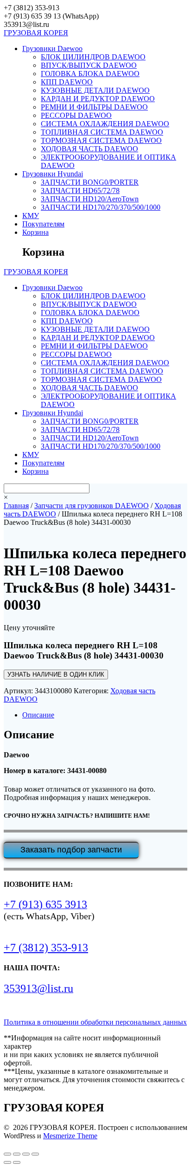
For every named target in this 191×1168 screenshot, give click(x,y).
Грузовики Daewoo (52, 48)
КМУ (30, 215)
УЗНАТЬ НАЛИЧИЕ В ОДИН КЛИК (55, 674)
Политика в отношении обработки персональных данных (95, 1022)
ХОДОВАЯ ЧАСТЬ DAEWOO (89, 149)
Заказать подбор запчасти (71, 849)
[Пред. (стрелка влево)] (7, 1162)
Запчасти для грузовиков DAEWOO (91, 506)
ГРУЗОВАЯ (36, 33)
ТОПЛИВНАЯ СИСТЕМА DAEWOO (102, 132)
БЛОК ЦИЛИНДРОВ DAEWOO (93, 57)
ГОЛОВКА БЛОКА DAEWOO (90, 73)
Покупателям (43, 224)
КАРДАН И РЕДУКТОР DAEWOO (98, 99)
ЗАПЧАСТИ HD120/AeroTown (90, 199)
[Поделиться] (26, 1154)
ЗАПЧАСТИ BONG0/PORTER (90, 182)
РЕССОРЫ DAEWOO (76, 115)
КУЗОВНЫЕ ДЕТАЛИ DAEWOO (95, 90)
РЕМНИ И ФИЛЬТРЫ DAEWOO (94, 107)
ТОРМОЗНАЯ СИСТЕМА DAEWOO (101, 140)
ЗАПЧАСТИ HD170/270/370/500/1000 (100, 207)
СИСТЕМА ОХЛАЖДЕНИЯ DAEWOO (105, 124)
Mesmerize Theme (70, 1136)
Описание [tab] (38, 715)
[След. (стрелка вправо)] (16, 1162)
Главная (16, 506)
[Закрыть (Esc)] (35, 1154)
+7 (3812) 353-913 (46, 948)
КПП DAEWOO (67, 82)
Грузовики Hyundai (52, 174)
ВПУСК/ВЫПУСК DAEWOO (89, 65)
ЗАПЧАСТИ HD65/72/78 (80, 190)
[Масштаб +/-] (7, 1154)
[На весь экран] (16, 1154)
